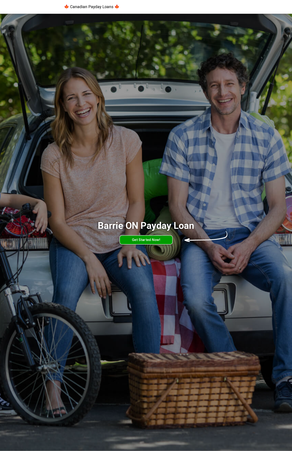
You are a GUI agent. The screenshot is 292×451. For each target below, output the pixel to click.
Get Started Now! (146, 240)
